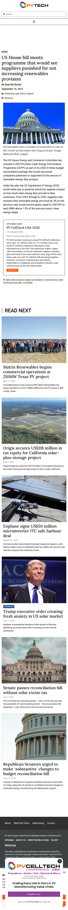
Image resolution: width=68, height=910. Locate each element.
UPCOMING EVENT (14, 224)
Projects (30, 94)
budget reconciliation (34, 280)
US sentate (28, 283)
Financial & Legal (11, 94)
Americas (8, 98)
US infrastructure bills (12, 283)
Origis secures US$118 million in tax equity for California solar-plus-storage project (32, 452)
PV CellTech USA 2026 (23, 228)
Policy (22, 94)
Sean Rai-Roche (13, 84)
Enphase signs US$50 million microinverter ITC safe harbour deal (32, 531)
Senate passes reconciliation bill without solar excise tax (32, 690)
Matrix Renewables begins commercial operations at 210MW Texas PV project (27, 371)
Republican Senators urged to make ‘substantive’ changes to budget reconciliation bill (31, 769)
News (5, 52)
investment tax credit (53, 280)
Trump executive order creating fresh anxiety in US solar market (33, 614)
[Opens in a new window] (10, 845)
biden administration (15, 280)
